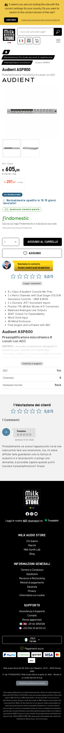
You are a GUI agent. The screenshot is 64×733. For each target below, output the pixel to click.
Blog (32, 553)
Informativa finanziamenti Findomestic (17, 228)
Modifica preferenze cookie (32, 683)
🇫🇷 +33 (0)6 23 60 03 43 (32, 628)
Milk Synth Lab (32, 549)
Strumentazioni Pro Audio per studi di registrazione (28, 57)
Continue (11, 20)
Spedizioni (32, 574)
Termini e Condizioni (32, 569)
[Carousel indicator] (11, 148)
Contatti (32, 615)
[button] (32, 640)
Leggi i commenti (32, 283)
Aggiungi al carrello (43, 241)
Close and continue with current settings (40, 20)
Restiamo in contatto (33, 266)
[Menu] (58, 40)
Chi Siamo (32, 541)
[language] (21, 40)
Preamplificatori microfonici (17, 62)
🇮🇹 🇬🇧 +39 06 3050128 (32, 624)
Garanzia (32, 586)
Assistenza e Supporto (32, 611)
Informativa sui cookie (32, 595)
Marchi (32, 545)
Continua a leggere (32, 364)
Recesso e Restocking (32, 578)
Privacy (32, 591)
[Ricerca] (58, 32)
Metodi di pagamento (32, 582)
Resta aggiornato (32, 619)
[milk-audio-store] (9, 36)
